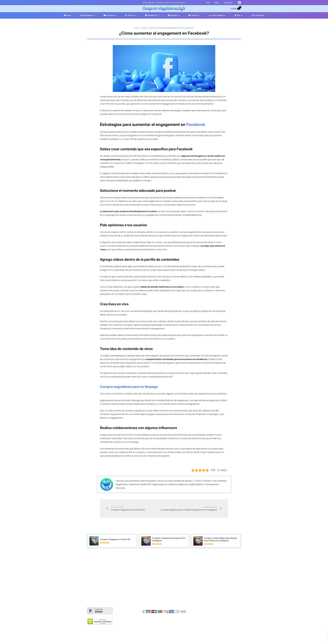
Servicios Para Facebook (158, 570)
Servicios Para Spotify (157, 593)
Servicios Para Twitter (156, 575)
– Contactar (201, 580)
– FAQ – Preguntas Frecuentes (210, 573)
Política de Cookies (134, 627)
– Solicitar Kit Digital (204, 594)
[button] (94, 15)
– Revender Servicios (205, 591)
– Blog (198, 569)
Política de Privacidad (193, 627)
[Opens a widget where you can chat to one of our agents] (318, 636)
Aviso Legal (175, 627)
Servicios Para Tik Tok (156, 598)
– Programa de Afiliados (207, 583)
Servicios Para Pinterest (157, 602)
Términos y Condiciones (156, 627)
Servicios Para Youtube (157, 579)
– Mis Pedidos (202, 566)
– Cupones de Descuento (208, 587)
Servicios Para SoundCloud (159, 584)
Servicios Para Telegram (158, 589)
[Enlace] (239, 2)
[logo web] (164, 8)
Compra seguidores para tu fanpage (129, 387)
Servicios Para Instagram (158, 566)
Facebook (195, 124)
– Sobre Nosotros (204, 576)
